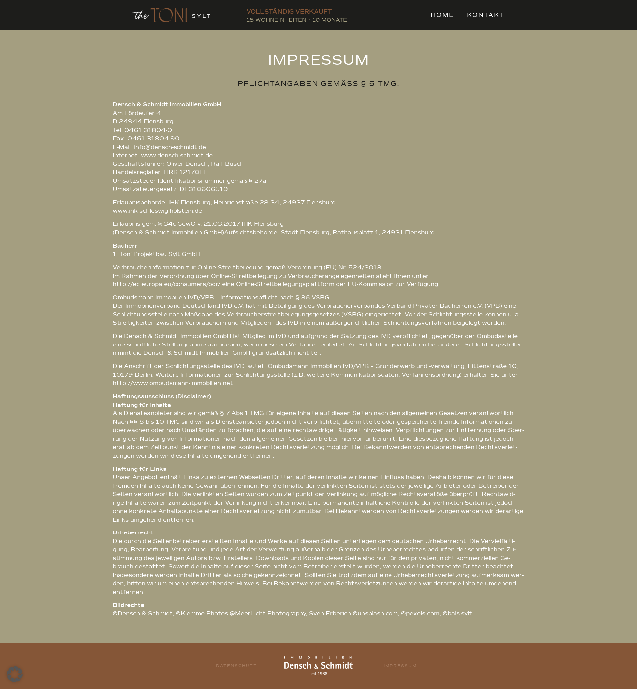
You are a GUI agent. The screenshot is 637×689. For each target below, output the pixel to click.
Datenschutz (236, 665)
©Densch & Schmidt (143, 613)
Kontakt (486, 15)
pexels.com (422, 613)
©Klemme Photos (202, 613)
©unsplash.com (375, 613)
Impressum (400, 665)
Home (442, 15)
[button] (14, 674)
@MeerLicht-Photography (268, 613)
